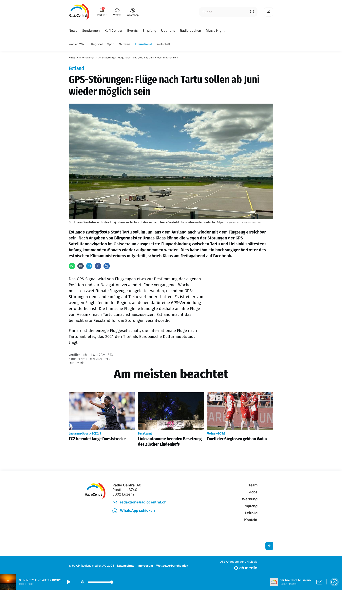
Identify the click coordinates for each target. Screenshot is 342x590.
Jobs (253, 492)
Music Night (215, 30)
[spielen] (68, 582)
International (143, 44)
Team (252, 485)
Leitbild (251, 513)
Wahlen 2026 (77, 44)
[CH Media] (238, 567)
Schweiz (124, 44)
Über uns (168, 30)
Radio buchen (190, 30)
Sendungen (91, 30)
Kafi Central (113, 30)
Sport (111, 44)
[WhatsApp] (72, 266)
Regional (97, 44)
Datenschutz (125, 565)
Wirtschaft (163, 44)
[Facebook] (98, 266)
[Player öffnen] (334, 582)
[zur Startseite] (79, 12)
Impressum (145, 565)
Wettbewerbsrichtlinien (172, 565)
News (73, 30)
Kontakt (250, 520)
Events (132, 30)
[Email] (89, 266)
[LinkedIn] (107, 266)
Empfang (149, 30)
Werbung (249, 499)
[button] (133, 12)
